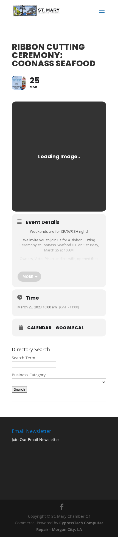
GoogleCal (70, 327)
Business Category (29, 374)
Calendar (39, 327)
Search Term (23, 357)
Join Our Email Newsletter (35, 439)
